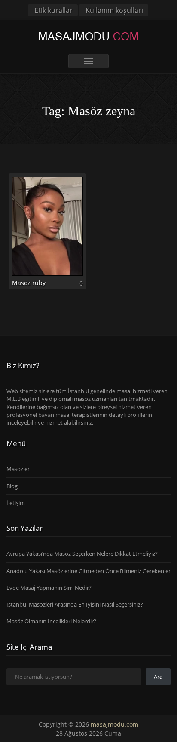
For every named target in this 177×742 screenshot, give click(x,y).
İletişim (15, 503)
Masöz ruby (29, 283)
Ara (158, 676)
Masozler (18, 469)
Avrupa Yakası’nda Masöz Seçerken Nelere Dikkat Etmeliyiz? (82, 553)
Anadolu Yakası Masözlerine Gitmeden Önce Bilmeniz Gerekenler (88, 571)
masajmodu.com (114, 724)
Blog (12, 486)
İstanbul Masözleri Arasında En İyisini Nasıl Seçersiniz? (74, 604)
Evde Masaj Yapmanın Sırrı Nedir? (49, 587)
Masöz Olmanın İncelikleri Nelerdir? (51, 621)
